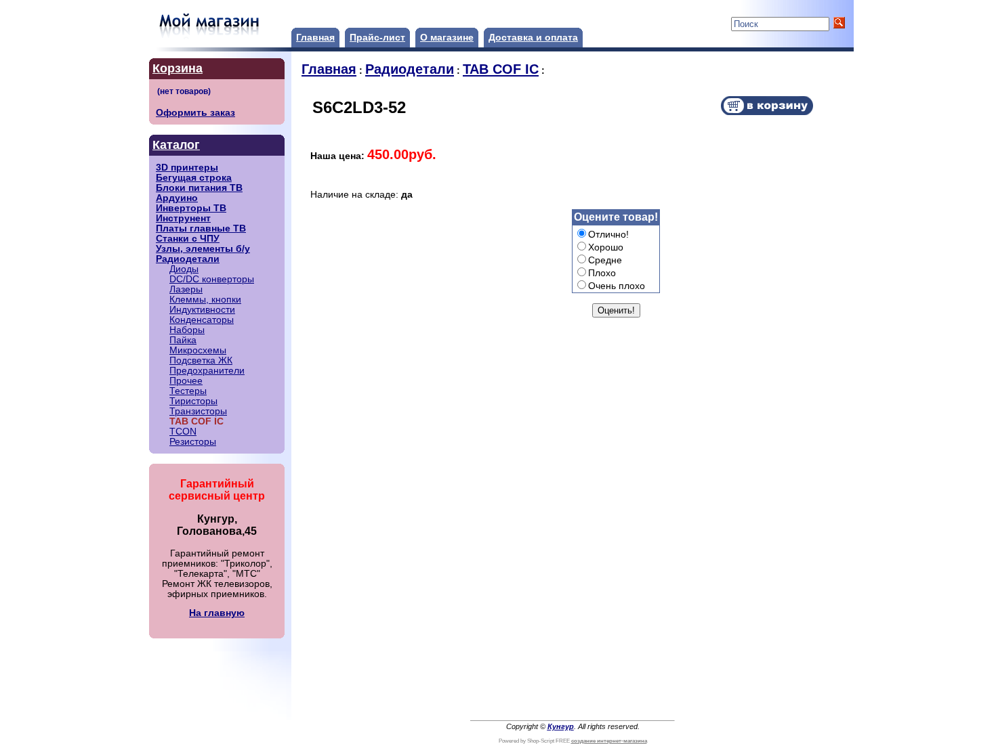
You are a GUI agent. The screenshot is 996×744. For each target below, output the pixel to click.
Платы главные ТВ (201, 228)
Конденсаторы (201, 320)
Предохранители (207, 371)
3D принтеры (187, 167)
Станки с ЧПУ (188, 239)
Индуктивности (202, 310)
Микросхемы (197, 350)
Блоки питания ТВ (199, 188)
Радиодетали (188, 259)
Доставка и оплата (533, 37)
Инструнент (183, 218)
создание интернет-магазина (609, 741)
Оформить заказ (195, 113)
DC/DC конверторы (211, 279)
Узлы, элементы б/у (203, 249)
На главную (217, 613)
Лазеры (186, 289)
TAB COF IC (501, 69)
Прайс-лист (377, 37)
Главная (315, 37)
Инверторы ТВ (191, 208)
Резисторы (192, 442)
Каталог (176, 145)
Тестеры (188, 391)
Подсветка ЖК (200, 360)
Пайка (182, 340)
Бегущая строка (194, 178)
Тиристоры (193, 401)
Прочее (186, 381)
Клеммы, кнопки (205, 299)
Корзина (177, 68)
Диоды (184, 269)
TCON (182, 431)
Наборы (187, 330)
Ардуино (177, 198)
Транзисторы (198, 411)
